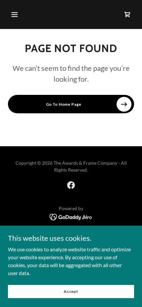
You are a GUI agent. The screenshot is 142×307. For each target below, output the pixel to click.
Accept (71, 291)
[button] (14, 14)
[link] (71, 185)
